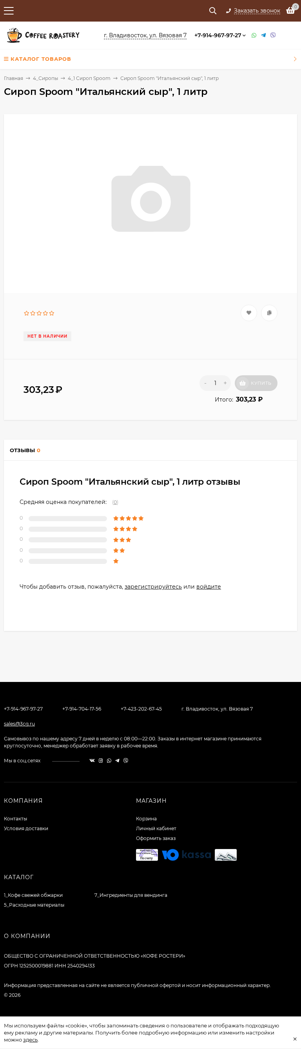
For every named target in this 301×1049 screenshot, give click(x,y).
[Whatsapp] (254, 35)
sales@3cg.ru (19, 724)
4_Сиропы (45, 78)
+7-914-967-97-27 (217, 35)
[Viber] (273, 35)
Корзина (146, 819)
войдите (208, 586)
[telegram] (117, 761)
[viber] (125, 761)
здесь (30, 1039)
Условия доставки (26, 828)
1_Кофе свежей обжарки (33, 895)
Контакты (15, 819)
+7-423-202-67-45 (141, 709)
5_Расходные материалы (34, 905)
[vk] (92, 761)
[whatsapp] (109, 761)
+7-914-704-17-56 (81, 709)
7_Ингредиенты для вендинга (130, 895)
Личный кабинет (156, 828)
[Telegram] (264, 35)
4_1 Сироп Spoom (89, 78)
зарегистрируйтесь (153, 586)
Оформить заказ (156, 838)
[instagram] (101, 761)
